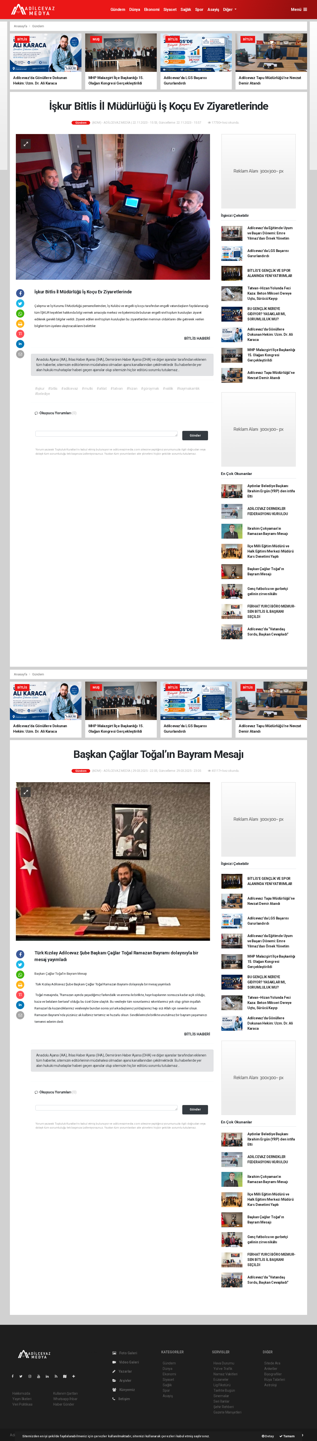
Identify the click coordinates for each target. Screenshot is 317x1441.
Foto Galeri (128, 1353)
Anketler (270, 1369)
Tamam (289, 1436)
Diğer (228, 9)
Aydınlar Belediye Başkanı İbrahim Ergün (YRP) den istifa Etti (271, 491)
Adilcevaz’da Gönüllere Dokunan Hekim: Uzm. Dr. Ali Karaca (270, 334)
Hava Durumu (223, 1363)
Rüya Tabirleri (274, 1380)
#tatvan (116, 388)
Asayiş (213, 9)
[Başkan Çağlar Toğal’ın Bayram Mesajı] (113, 861)
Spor (199, 9)
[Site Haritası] (67, 1376)
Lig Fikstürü (222, 1385)
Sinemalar (221, 1396)
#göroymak (150, 388)
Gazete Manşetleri (227, 1412)
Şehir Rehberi (223, 1407)
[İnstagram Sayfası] (31, 1376)
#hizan (132, 388)
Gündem (117, 9)
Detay (269, 1436)
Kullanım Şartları (65, 1393)
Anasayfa (21, 26)
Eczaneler (221, 1380)
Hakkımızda (21, 1393)
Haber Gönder (63, 1404)
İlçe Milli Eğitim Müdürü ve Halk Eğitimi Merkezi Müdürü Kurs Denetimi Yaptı (270, 551)
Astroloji (270, 1385)
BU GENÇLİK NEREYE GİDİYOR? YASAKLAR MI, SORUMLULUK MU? (266, 314)
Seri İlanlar (221, 1401)
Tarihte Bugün (224, 1390)
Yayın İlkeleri (21, 1399)
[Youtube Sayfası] (40, 1376)
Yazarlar (125, 1371)
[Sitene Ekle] (75, 1376)
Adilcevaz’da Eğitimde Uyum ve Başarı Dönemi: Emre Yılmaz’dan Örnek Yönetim (270, 233)
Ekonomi (151, 9)
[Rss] (58, 1376)
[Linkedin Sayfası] (49, 1376)
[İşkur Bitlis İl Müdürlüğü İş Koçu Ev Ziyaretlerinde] (113, 206)
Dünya (134, 9)
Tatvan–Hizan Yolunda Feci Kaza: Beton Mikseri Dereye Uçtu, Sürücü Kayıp (269, 293)
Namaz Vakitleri (225, 1374)
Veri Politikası (22, 1404)
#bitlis (52, 388)
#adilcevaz (69, 388)
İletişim (124, 1399)
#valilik (168, 388)
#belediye (42, 394)
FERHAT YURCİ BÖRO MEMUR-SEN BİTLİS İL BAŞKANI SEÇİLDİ (271, 611)
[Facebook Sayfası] (15, 1376)
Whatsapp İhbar (65, 1399)
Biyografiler (273, 1374)
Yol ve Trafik (222, 1369)
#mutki (87, 388)
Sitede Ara (272, 1363)
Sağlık (186, 9)
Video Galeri (128, 1362)
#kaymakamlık (188, 388)
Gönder (195, 435)
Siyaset (170, 9)
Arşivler (125, 1381)
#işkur (40, 388)
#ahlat (102, 388)
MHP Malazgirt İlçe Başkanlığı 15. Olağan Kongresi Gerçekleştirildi (271, 355)
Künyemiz (127, 1390)
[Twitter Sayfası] (22, 1376)
